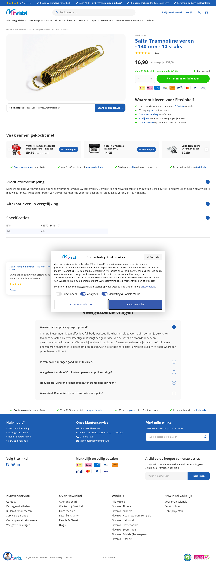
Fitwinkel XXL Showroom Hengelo (131, 515)
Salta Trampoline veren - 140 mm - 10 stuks (29, 268)
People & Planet (68, 520)
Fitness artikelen (64, 20)
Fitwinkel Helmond (123, 520)
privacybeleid (148, 286)
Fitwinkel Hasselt (122, 539)
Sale (149, 20)
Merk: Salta (140, 35)
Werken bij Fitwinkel (71, 506)
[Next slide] (206, 149)
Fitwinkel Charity (69, 515)
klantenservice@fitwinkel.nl (94, 440)
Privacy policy (56, 557)
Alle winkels (118, 501)
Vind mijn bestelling (19, 428)
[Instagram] (13, 464)
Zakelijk (188, 12)
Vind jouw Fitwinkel (171, 12)
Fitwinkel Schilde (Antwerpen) (129, 534)
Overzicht (154, 256)
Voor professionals (176, 501)
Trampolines (20, 29)
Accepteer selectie (81, 304)
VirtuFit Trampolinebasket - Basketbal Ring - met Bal (41, 147)
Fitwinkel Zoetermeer (124, 529)
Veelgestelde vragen (18, 525)
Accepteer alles (135, 304)
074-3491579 (86, 436)
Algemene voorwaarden (36, 557)
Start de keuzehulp (109, 107)
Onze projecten (174, 511)
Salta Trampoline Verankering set (191, 147)
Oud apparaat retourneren (22, 520)
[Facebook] (7, 464)
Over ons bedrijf (68, 501)
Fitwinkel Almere (121, 506)
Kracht (82, 20)
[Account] (199, 12)
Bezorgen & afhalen (18, 432)
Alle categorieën (15, 20)
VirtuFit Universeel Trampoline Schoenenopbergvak (115, 147)
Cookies (68, 557)
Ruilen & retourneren (19, 436)
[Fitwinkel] (14, 557)
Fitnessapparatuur (39, 20)
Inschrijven (199, 475)
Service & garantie (18, 440)
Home (9, 29)
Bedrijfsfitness (173, 506)
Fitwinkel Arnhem (122, 511)
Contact (11, 501)
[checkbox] (65, 294)
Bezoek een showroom (128, 20)
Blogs (62, 525)
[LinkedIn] (18, 464)
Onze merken (67, 511)
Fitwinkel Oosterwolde (125, 525)
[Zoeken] (205, 437)
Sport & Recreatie (101, 20)
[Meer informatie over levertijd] (176, 71)
